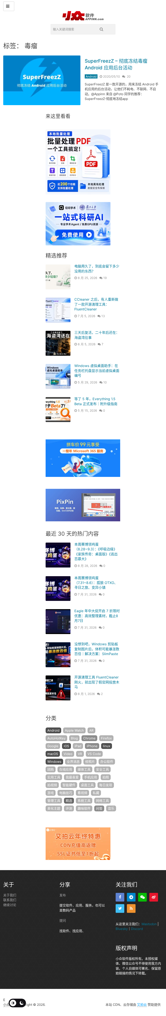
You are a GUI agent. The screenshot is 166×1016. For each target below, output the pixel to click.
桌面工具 (87, 785)
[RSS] (131, 908)
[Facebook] (120, 897)
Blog (74, 738)
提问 (62, 920)
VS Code (94, 754)
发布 (62, 895)
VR (80, 754)
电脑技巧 (65, 793)
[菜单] (8, 6)
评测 (69, 808)
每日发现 (105, 785)
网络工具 (102, 801)
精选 (69, 801)
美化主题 (53, 808)
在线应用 (65, 769)
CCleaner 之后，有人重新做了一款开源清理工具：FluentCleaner (96, 304)
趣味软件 (84, 808)
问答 (99, 808)
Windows (54, 762)
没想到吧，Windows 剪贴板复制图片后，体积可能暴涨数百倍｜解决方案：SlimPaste (96, 649)
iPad (78, 746)
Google (52, 746)
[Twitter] (120, 908)
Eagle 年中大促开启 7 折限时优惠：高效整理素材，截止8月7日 (97, 616)
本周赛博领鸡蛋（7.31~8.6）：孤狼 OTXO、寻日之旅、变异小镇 (96, 583)
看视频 (82, 793)
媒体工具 (84, 769)
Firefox (106, 738)
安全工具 (102, 769)
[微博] (153, 897)
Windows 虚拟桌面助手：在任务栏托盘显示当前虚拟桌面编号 (96, 371)
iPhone (92, 746)
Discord (137, 929)
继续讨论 (9, 905)
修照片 (90, 762)
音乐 (111, 808)
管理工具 (53, 801)
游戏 (50, 793)
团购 (50, 769)
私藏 (96, 793)
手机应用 (90, 777)
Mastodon (149, 924)
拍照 (105, 777)
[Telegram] (131, 897)
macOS (52, 754)
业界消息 (73, 762)
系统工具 (84, 801)
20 (129, 76)
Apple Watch (74, 730)
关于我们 (9, 895)
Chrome (89, 738)
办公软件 (106, 762)
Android (91, 76)
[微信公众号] (142, 897)
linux (106, 746)
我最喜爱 (72, 777)
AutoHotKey (56, 738)
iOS (66, 746)
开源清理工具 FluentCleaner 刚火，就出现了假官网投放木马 (96, 682)
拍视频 (52, 785)
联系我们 (9, 900)
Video (68, 754)
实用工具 (53, 777)
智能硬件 (68, 785)
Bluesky (122, 929)
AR (91, 730)
